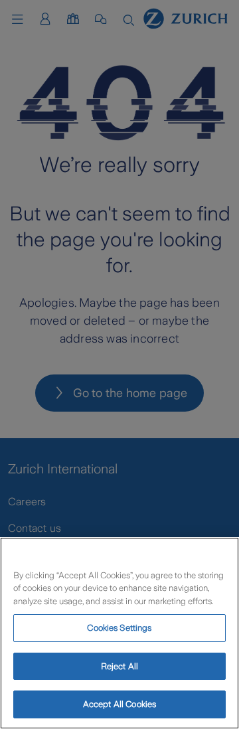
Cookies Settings (119, 628)
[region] (119, 633)
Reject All (119, 666)
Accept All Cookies (119, 704)
